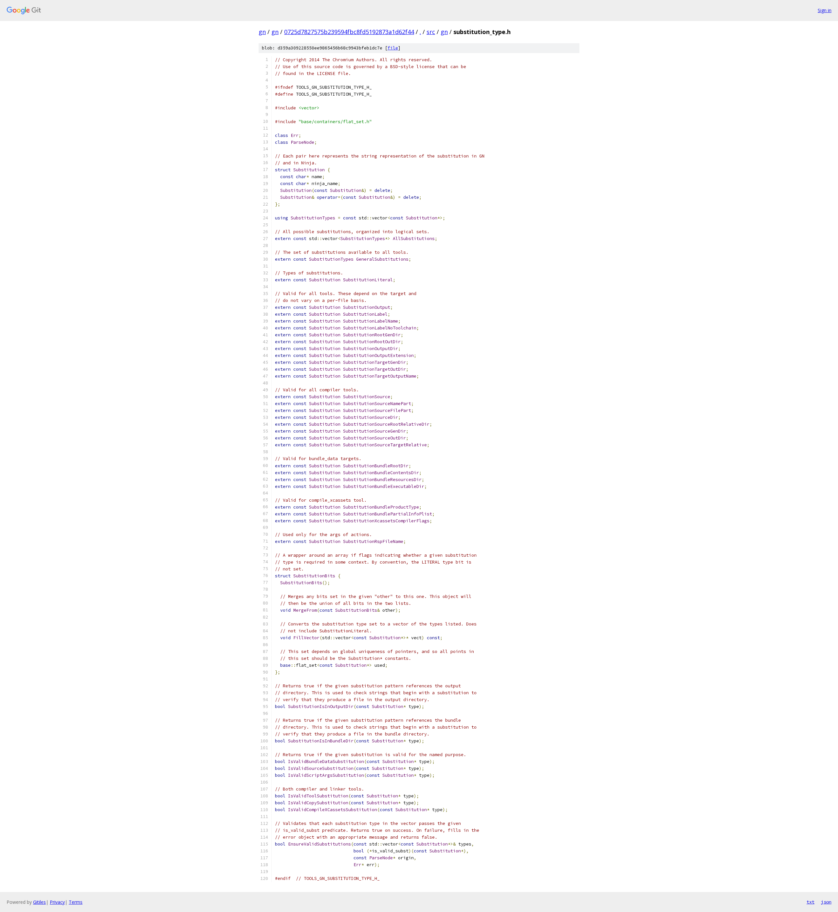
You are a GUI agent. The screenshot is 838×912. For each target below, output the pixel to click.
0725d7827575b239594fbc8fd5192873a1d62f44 (349, 32)
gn (262, 32)
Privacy (57, 902)
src (431, 32)
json (826, 902)
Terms (75, 902)
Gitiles (39, 902)
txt (810, 902)
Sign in (824, 10)
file (393, 48)
